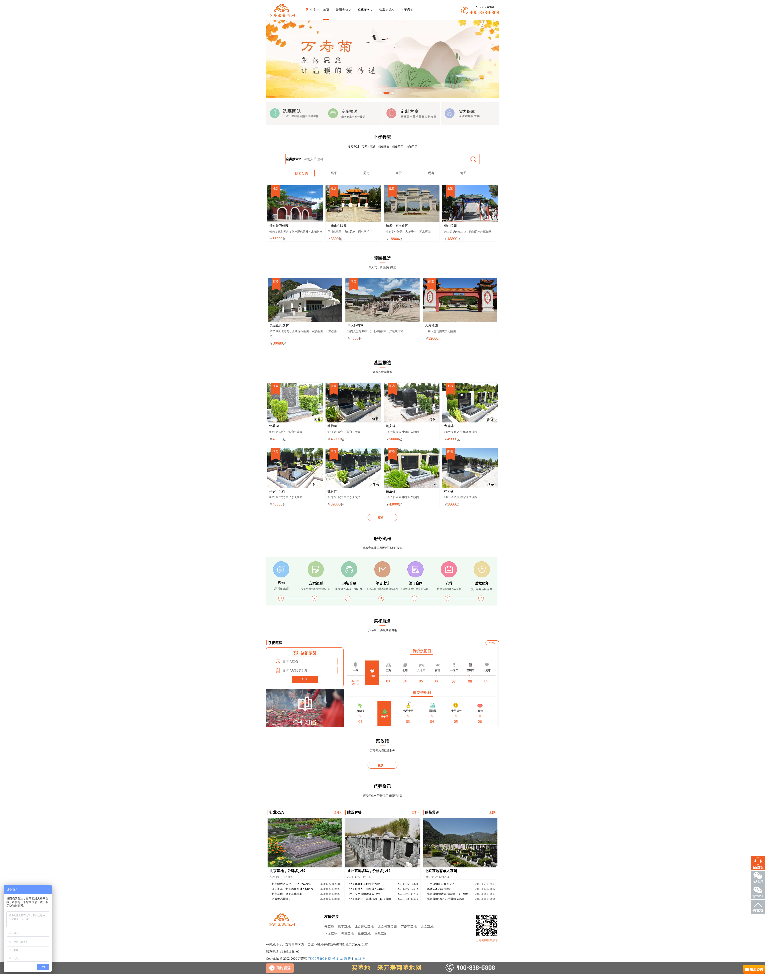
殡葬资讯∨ (386, 10)
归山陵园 (450, 225)
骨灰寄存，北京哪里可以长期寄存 (292, 889)
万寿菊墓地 (409, 926)
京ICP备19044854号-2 (323, 958)
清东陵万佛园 (278, 225)
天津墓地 (347, 933)
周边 (366, 173)
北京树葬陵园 (387, 926)
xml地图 (345, 958)
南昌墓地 (381, 933)
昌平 (334, 173)
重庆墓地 (364, 933)
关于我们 (407, 10)
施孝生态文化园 (397, 225)
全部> (492, 642)
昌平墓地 (344, 926)
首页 (326, 10)
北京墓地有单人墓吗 (441, 871)
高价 (398, 173)
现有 (431, 173)
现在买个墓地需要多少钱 (364, 894)
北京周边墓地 (364, 926)
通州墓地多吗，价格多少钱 (368, 871)
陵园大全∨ (343, 10)
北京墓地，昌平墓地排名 (287, 894)
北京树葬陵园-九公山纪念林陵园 (292, 884)
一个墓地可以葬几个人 (441, 884)
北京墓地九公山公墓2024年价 (367, 889)
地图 (463, 173)
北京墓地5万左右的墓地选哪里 (446, 899)
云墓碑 (329, 926)
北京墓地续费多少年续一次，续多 (448, 894)
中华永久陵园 (337, 225)
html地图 (360, 958)
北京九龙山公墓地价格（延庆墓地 (370, 899)
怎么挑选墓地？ (281, 899)
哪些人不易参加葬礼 (439, 889)
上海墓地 (330, 933)
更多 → (382, 517)
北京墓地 (427, 926)
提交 (305, 679)
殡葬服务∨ (365, 10)
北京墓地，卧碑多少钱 (287, 871)
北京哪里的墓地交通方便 (364, 884)
